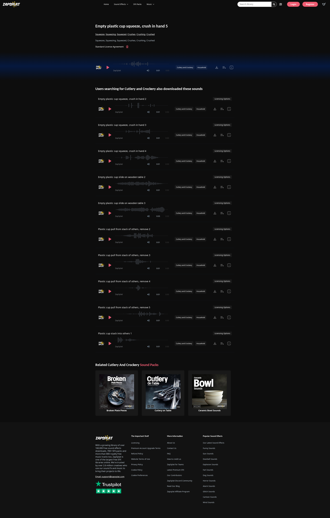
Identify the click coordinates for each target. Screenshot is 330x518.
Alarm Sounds (209, 486)
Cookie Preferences (139, 475)
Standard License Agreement (109, 46)
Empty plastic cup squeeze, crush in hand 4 (122, 151)
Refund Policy (137, 453)
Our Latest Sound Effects (213, 443)
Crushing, (141, 34)
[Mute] (148, 70)
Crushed (150, 34)
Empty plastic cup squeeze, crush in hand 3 (122, 124)
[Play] (107, 67)
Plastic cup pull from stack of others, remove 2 (124, 229)
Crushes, (131, 34)
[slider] (141, 64)
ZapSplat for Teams (175, 464)
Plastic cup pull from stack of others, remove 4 (124, 281)
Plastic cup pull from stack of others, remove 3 (124, 255)
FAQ (169, 453)
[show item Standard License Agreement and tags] (231, 67)
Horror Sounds (209, 480)
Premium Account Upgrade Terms (145, 448)
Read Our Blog (173, 486)
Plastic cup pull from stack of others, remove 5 (124, 307)
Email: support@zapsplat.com (109, 476)
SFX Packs (137, 4)
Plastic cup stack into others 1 (115, 333)
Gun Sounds (208, 453)
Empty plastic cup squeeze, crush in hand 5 (131, 26)
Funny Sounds (209, 448)
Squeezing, (111, 34)
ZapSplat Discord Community (179, 480)
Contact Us (171, 448)
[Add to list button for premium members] (224, 67)
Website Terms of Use (140, 459)
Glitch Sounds (209, 491)
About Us (171, 443)
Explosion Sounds (210, 464)
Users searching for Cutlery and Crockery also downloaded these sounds (149, 89)
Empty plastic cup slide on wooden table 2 (121, 177)
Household (201, 67)
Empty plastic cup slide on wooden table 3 (121, 203)
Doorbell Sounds (210, 459)
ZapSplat (117, 70)
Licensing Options (222, 99)
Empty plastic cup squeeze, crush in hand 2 (122, 98)
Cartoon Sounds (210, 497)
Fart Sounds (208, 470)
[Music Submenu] (154, 4)
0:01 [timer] (158, 70)
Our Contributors (174, 475)
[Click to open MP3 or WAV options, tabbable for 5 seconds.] (217, 67)
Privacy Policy (137, 464)
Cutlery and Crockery (185, 67)
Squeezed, (122, 34)
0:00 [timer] (167, 70)
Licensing (135, 443)
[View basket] (323, 4)
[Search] (274, 4)
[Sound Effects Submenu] (128, 4)
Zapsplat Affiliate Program (178, 491)
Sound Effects (120, 4)
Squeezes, (100, 34)
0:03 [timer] (158, 216)
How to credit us (174, 459)
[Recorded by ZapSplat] (99, 67)
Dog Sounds (208, 475)
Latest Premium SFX (175, 470)
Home (106, 4)
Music (149, 4)
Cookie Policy (136, 470)
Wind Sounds (208, 502)
